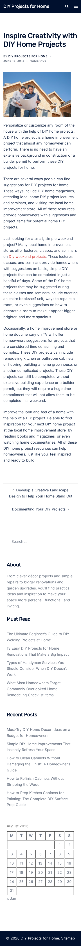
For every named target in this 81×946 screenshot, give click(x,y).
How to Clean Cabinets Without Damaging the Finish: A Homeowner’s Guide (38, 764)
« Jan (11, 898)
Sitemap (68, 938)
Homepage (38, 60)
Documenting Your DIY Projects (38, 509)
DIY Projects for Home (26, 6)
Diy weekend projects (27, 256)
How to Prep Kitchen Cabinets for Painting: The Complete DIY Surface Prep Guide (37, 799)
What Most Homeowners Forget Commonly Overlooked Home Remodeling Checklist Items (34, 689)
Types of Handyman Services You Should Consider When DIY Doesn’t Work (37, 668)
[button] (66, 6)
